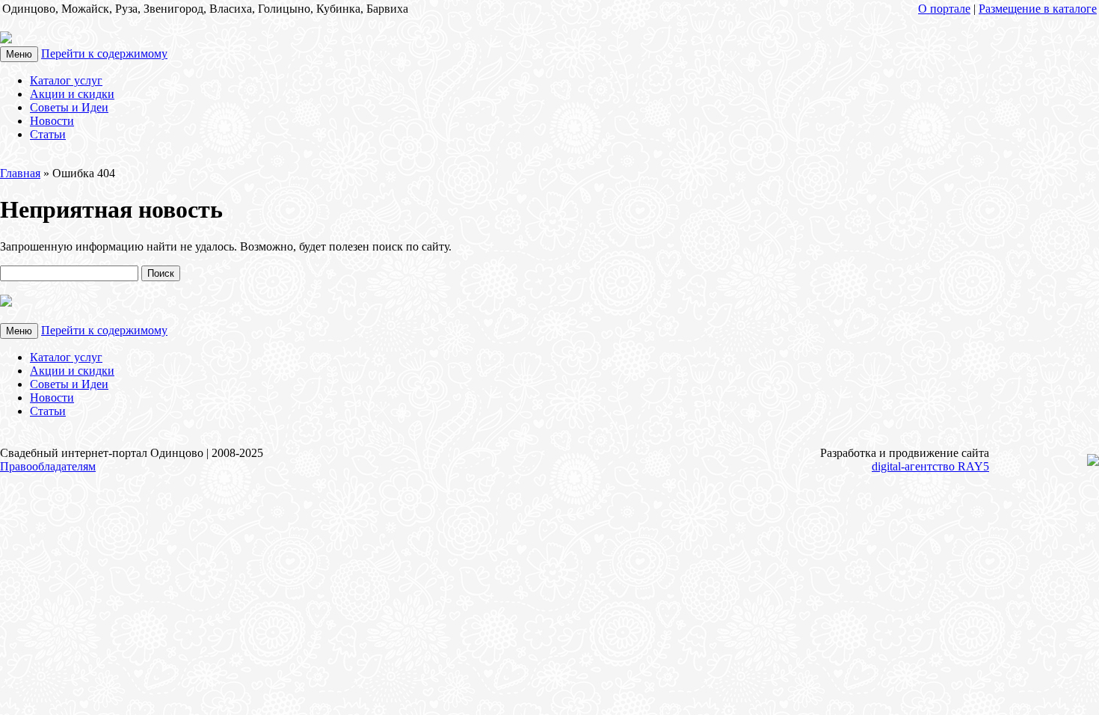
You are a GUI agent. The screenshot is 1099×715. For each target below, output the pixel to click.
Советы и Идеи (69, 107)
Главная (20, 173)
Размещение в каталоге (1038, 8)
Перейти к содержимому (104, 53)
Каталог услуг (66, 80)
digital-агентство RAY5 (930, 466)
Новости (52, 120)
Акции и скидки (72, 94)
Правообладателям (48, 466)
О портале (944, 8)
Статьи (48, 134)
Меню (19, 54)
